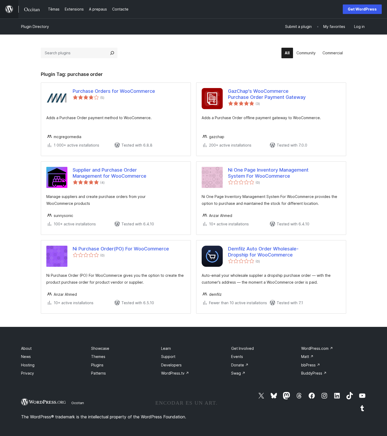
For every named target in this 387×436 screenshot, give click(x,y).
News (26, 356)
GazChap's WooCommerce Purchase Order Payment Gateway (267, 94)
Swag (238, 373)
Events (237, 356)
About (26, 348)
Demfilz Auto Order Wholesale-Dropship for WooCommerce (263, 252)
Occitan (77, 403)
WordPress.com (317, 348)
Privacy (27, 373)
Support (168, 356)
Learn (166, 348)
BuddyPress (314, 373)
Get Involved (242, 348)
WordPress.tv (175, 373)
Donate (240, 365)
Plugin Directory (35, 26)
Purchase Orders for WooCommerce (114, 91)
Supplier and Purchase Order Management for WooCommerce (109, 173)
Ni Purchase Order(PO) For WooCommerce (121, 248)
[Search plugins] (112, 53)
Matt (307, 356)
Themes (98, 356)
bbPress (310, 365)
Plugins (97, 365)
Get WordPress (362, 9)
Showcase (100, 348)
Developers (171, 365)
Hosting (27, 365)
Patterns (98, 373)
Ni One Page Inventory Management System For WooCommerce (268, 173)
